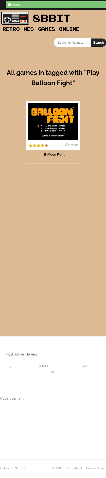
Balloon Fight (54, 154)
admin (43, 365)
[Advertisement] (28, 245)
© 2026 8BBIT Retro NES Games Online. (79, 468)
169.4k (73, 145)
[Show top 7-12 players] (53, 372)
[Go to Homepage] (41, 31)
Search (98, 42)
